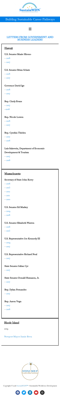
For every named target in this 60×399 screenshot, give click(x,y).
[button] (30, 29)
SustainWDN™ (22, 386)
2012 (8, 191)
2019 (8, 211)
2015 (8, 187)
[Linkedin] (30, 392)
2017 (8, 62)
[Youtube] (36, 392)
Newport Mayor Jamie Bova (18, 336)
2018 (8, 58)
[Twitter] (24, 392)
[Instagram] (42, 392)
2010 (8, 199)
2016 (8, 109)
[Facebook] (17, 392)
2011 (8, 195)
